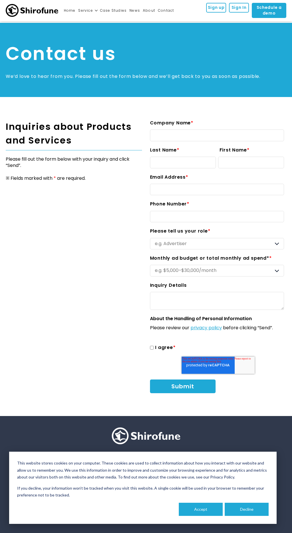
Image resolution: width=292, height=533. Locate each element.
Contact (166, 10)
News (134, 10)
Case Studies (113, 10)
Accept (200, 509)
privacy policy (206, 327)
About (149, 10)
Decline (247, 509)
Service (85, 10)
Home (70, 10)
